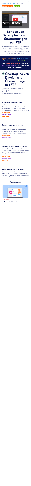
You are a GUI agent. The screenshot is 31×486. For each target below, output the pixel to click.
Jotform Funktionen (6, 3)
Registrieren (16, 6)
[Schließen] (29, 2)
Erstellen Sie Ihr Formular (7, 6)
